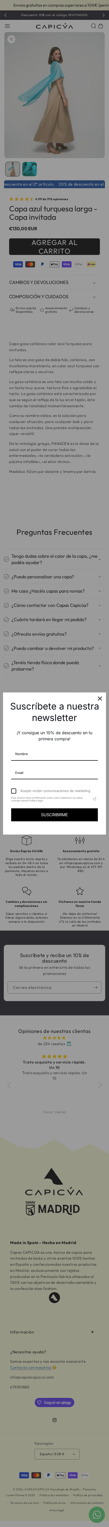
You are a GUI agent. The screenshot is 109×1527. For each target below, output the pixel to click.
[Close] (100, 698)
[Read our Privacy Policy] (95, 799)
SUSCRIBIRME (54, 814)
